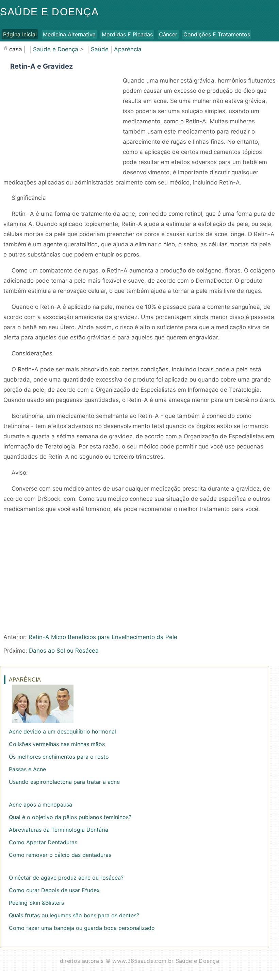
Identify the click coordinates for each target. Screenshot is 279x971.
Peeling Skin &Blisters (36, 902)
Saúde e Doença (49, 11)
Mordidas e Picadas (127, 34)
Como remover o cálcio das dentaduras (60, 854)
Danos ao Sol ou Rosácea (64, 650)
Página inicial (20, 34)
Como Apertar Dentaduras (43, 842)
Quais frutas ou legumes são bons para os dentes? (74, 915)
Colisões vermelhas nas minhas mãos (57, 744)
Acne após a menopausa (40, 804)
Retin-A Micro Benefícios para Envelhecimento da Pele (103, 637)
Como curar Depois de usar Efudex (54, 890)
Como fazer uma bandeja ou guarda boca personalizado (82, 927)
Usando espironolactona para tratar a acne (64, 781)
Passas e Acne (27, 769)
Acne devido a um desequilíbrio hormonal (62, 731)
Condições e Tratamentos (216, 34)
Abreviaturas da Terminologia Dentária (58, 829)
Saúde (100, 49)
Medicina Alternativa (69, 34)
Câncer (168, 34)
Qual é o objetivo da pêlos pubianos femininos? (70, 817)
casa (15, 49)
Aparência (128, 49)
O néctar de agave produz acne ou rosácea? (66, 877)
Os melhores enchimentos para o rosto (59, 756)
